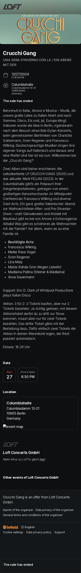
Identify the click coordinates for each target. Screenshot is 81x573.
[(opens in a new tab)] (40, 426)
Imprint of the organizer (18, 510)
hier (42, 459)
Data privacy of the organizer (55, 510)
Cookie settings (13, 532)
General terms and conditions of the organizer (33, 515)
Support (59, 532)
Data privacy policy (38, 532)
